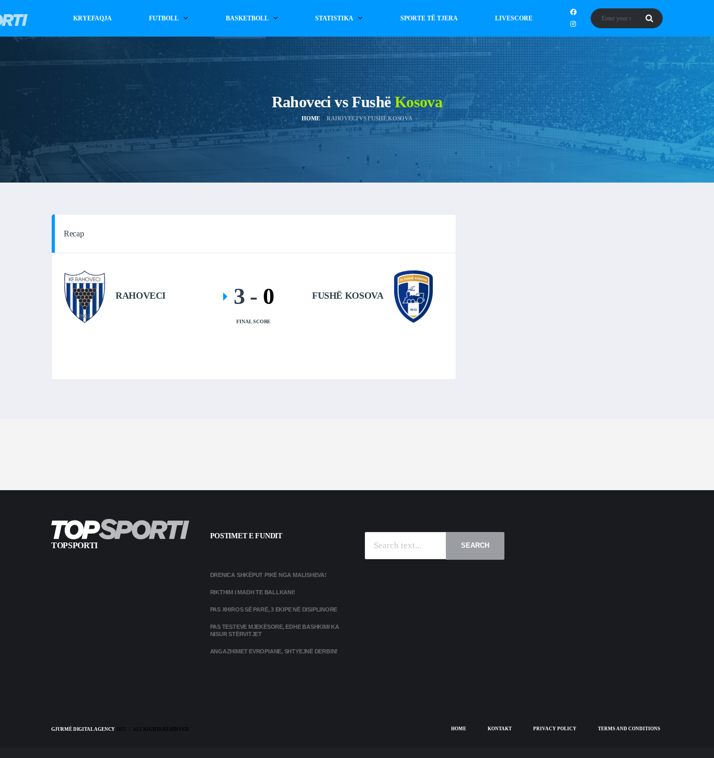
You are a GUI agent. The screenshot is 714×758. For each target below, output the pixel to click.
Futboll (164, 18)
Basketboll (247, 18)
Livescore (514, 18)
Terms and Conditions (629, 728)
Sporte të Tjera (429, 18)
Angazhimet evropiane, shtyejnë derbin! (274, 651)
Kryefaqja (92, 18)
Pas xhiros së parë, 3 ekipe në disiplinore (274, 609)
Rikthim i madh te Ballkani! (252, 592)
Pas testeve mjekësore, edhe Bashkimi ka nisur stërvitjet (274, 630)
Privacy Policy (555, 728)
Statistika (334, 18)
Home (458, 728)
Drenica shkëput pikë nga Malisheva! (268, 575)
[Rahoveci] (84, 296)
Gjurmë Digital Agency (83, 729)
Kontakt (500, 728)
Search (475, 545)
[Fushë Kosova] (413, 296)
